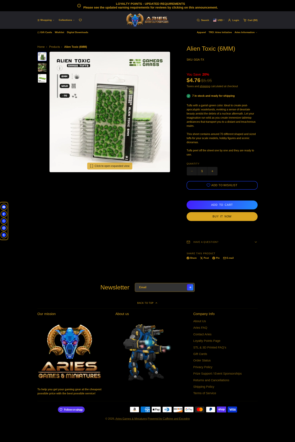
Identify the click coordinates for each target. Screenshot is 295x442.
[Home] (147, 20)
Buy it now (222, 216)
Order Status (202, 360)
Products (54, 46)
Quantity (193, 163)
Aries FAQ (200, 327)
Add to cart (222, 204)
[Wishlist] (80, 20)
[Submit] (190, 287)
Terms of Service (204, 393)
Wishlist (59, 32)
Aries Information (245, 32)
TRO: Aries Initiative (220, 32)
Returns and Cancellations (211, 380)
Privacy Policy (202, 367)
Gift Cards (46, 32)
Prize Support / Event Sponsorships (217, 373)
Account (233, 20)
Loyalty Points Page (206, 341)
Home (41, 46)
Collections (65, 20)
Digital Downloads (77, 32)
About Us (199, 321)
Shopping (46, 20)
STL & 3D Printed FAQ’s (209, 347)
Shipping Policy (203, 386)
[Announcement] (147, 5)
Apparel (201, 32)
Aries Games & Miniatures (131, 418)
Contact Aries (202, 334)
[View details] (69, 351)
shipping (205, 86)
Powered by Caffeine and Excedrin (169, 418)
